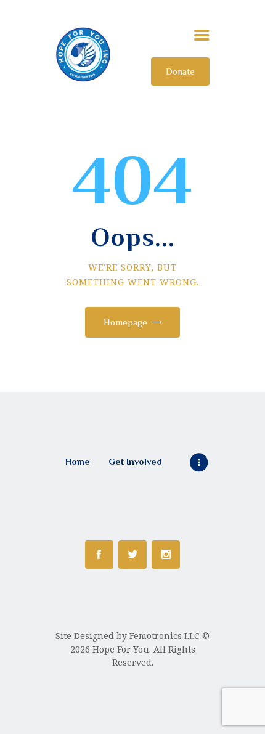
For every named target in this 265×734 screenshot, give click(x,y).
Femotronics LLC (164, 636)
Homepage (125, 322)
